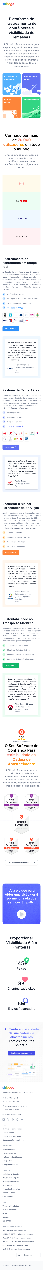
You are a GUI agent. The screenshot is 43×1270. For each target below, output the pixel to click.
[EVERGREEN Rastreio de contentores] (37, 315)
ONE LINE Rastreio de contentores (16, 1249)
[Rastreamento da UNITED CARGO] (26, 439)
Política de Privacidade (11, 1210)
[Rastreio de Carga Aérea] (11, 447)
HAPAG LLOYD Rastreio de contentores (18, 1242)
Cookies (6, 1217)
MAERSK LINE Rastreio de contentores (18, 1234)
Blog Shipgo (7, 1185)
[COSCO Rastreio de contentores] (26, 315)
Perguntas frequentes (11, 1189)
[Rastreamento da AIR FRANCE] (10, 433)
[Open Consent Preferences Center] (18, 1255)
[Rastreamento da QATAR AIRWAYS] (10, 439)
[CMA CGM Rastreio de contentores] (15, 315)
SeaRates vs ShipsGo (11, 1174)
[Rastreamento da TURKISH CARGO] (21, 439)
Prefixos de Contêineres (12, 1157)
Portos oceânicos (9, 1150)
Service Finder (7, 101)
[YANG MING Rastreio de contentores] (10, 320)
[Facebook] (13, 1119)
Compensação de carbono (13, 1140)
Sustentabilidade (29, 100)
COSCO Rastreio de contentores (15, 1245)
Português (28, 1255)
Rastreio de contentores (12, 1129)
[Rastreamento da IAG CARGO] (32, 433)
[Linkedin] (4, 1119)
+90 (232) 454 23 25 (12, 1101)
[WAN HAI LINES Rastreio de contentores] (15, 320)
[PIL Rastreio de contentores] (26, 320)
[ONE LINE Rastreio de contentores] (32, 315)
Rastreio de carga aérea (12, 1136)
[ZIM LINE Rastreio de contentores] (21, 320)
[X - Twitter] (8, 1119)
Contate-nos (8, 1196)
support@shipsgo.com (13, 1114)
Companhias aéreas (10, 1164)
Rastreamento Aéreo (29, 77)
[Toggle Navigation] (39, 4)
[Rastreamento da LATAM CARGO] (37, 433)
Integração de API (14, 426)
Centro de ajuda (9, 1193)
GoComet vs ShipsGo (11, 1178)
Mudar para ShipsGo (11, 1181)
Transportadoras (9, 1153)
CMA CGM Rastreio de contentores (17, 1238)
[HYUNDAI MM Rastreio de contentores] (5, 320)
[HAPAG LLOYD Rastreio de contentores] (21, 315)
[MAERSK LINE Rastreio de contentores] (10, 315)
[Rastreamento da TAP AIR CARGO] (15, 439)
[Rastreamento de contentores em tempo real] (11, 328)
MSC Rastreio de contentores (14, 1230)
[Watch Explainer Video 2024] (21, 914)
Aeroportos (7, 1161)
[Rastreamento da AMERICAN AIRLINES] (15, 433)
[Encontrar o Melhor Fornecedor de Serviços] (11, 552)
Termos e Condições (11, 1206)
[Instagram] (17, 1119)
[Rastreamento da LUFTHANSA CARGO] (5, 439)
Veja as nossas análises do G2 (20, 863)
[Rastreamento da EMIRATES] (21, 433)
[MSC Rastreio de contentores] (5, 315)
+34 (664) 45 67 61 (12, 1109)
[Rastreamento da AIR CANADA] (5, 433)
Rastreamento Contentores (10, 77)
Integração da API (14, 308)
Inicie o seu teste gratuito (21, 1053)
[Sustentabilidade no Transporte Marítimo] (11, 665)
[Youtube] (22, 1119)
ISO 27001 (7, 1221)
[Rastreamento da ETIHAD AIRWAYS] (26, 433)
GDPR (5, 1213)
